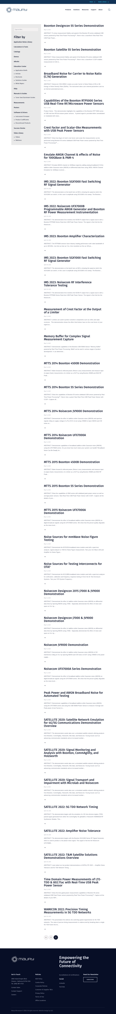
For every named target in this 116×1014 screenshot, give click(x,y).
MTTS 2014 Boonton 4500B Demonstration (72, 363)
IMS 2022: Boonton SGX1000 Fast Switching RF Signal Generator (72, 183)
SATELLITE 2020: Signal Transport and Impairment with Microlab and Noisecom (71, 781)
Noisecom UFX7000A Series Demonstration (72, 669)
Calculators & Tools (21, 47)
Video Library (18, 133)
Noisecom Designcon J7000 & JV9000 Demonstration (68, 619)
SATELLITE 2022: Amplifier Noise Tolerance (72, 831)
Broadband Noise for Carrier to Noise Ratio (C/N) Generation (73, 75)
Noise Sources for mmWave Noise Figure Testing (71, 538)
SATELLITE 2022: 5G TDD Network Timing (71, 807)
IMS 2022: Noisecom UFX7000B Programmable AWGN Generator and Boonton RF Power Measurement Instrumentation (74, 209)
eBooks (16, 61)
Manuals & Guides (20, 93)
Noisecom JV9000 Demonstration (66, 645)
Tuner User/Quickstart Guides (25, 97)
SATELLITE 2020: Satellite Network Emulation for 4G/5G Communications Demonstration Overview (74, 723)
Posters (16, 107)
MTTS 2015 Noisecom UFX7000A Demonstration (65, 511)
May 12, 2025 (47, 29)
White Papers (20, 83)
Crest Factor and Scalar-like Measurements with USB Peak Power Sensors (72, 129)
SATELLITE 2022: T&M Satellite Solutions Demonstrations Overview (70, 856)
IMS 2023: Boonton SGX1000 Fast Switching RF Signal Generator (72, 259)
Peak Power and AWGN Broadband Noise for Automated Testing (73, 694)
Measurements (19, 103)
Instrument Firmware (22, 116)
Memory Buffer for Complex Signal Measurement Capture (67, 337)
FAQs (15, 89)
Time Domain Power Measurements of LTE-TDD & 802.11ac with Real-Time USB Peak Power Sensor (72, 882)
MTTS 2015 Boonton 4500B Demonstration (72, 462)
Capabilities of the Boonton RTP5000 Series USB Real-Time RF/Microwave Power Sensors (74, 102)
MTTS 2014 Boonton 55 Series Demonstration (74, 387)
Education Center (20, 66)
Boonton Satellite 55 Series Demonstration (72, 49)
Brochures (19, 77)
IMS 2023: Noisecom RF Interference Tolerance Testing (68, 283)
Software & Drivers (20, 112)
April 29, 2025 (47, 188)
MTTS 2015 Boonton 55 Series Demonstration (74, 486)
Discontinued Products (23, 123)
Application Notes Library (23, 42)
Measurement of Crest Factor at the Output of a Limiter (72, 310)
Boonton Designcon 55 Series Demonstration (74, 25)
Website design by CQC (46, 1010)
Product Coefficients (22, 120)
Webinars (19, 140)
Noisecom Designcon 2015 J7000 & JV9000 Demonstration (72, 592)
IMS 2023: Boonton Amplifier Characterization (74, 236)
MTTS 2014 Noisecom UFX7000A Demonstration (65, 436)
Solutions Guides (21, 80)
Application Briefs (21, 70)
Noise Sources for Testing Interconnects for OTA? (73, 565)
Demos (16, 57)
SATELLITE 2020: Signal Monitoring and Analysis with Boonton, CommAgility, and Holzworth (71, 753)
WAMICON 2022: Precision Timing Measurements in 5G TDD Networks (67, 910)
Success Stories (19, 128)
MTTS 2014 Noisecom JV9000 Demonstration (73, 411)
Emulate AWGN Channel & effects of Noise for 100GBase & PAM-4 (72, 156)
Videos (18, 137)
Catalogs (17, 52)
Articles (18, 74)
